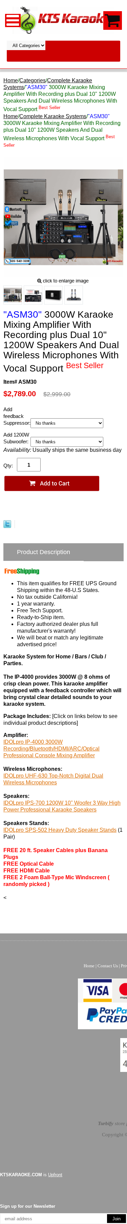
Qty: (8, 465)
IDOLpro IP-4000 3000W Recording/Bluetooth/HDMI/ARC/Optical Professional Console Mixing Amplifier (51, 748)
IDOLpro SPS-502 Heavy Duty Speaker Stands (60, 830)
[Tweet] (7, 526)
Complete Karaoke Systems (52, 116)
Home (10, 80)
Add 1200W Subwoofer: (16, 438)
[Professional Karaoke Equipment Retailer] (63, 20)
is (31, 1174)
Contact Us (108, 965)
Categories (32, 80)
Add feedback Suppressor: (16, 416)
